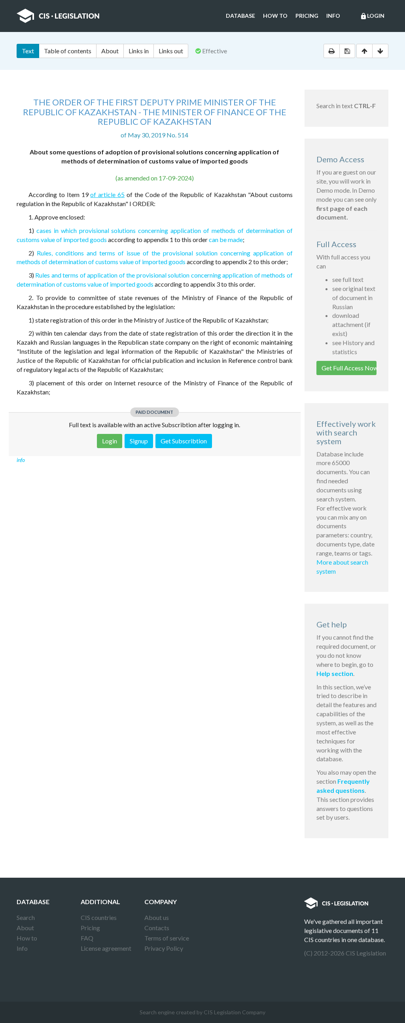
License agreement (106, 948)
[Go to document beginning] (364, 51)
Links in (139, 50)
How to (275, 15)
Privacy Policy (163, 948)
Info (333, 15)
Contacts (156, 927)
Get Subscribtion (184, 441)
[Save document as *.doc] (347, 51)
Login (372, 16)
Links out (171, 50)
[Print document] (332, 51)
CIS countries (99, 917)
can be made (226, 239)
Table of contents (67, 50)
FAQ (87, 938)
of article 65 (107, 194)
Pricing (306, 15)
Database (240, 15)
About (110, 50)
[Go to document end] (380, 51)
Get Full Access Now (349, 368)
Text (28, 50)
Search (26, 917)
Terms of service (166, 938)
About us (156, 917)
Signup (139, 441)
